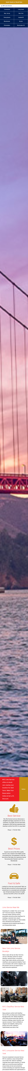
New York (21, 13)
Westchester (7, 21)
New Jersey (7, 13)
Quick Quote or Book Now (14, 2)
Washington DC (21, 25)
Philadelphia (7, 25)
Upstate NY (21, 17)
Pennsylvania (7, 17)
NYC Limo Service (7, 5)
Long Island (21, 9)
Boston (21, 21)
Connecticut (7, 9)
